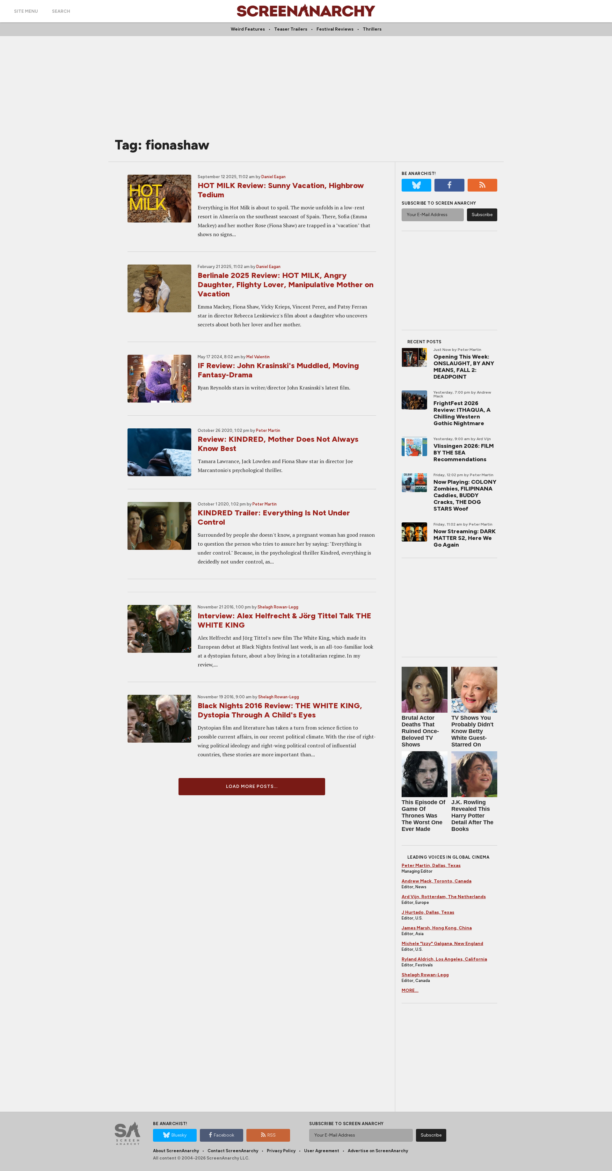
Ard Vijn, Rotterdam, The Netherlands (444, 896)
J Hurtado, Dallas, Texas (428, 912)
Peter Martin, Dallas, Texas (431, 865)
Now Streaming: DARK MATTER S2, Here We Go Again (464, 538)
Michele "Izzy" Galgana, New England (442, 943)
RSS (271, 1135)
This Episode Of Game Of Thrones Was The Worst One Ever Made (423, 815)
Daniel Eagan (273, 176)
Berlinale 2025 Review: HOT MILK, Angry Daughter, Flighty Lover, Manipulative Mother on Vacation (286, 284)
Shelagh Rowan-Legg (278, 607)
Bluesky (178, 1135)
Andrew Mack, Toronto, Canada (436, 881)
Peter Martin (268, 430)
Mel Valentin (258, 356)
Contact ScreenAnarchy (233, 1150)
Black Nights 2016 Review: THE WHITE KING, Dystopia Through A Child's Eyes (280, 710)
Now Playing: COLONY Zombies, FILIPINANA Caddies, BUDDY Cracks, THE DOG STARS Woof (464, 495)
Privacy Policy (281, 1150)
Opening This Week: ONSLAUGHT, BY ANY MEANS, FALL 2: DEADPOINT (463, 366)
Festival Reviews (335, 29)
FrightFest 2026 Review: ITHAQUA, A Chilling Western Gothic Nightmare (462, 413)
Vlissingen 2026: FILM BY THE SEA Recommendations (463, 452)
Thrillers (372, 29)
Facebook (224, 1135)
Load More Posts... (252, 786)
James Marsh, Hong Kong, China (437, 928)
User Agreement (321, 1150)
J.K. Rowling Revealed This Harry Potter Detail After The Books (472, 815)
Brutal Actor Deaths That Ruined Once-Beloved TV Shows (420, 731)
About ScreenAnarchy (176, 1150)
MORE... (410, 990)
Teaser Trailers (290, 29)
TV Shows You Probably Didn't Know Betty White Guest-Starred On (472, 731)
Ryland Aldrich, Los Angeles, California (444, 959)
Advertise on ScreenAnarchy (378, 1150)
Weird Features (248, 29)
